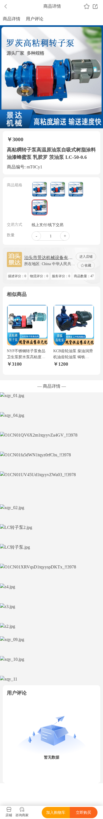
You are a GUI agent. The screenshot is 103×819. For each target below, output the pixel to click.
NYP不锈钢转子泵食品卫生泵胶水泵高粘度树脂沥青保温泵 (26, 357)
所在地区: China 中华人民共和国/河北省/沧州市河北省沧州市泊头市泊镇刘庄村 (49, 264)
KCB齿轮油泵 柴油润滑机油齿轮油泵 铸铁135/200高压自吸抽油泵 (73, 357)
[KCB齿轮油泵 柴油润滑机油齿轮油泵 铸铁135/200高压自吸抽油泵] (73, 325)
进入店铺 (86, 257)
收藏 (88, 265)
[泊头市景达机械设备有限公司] (14, 259)
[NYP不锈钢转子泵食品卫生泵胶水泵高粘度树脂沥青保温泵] (27, 325)
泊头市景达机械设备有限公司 (48, 258)
